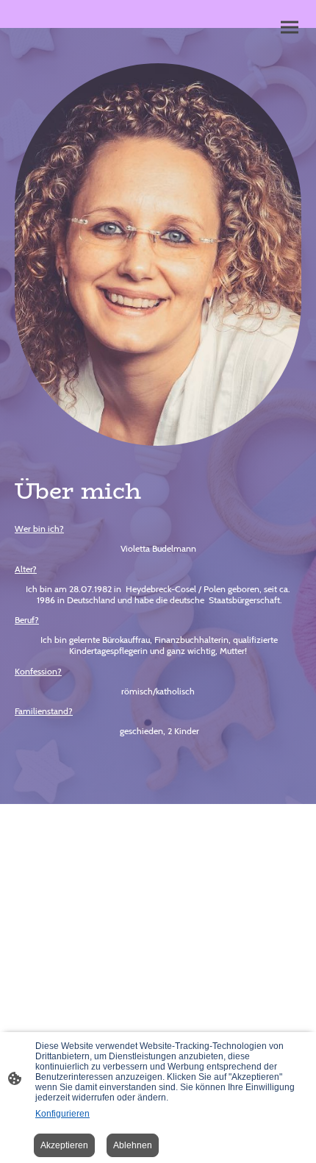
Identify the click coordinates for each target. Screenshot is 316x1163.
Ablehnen (132, 1145)
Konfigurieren (62, 1114)
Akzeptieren (64, 1145)
